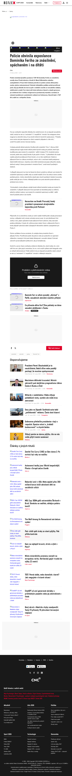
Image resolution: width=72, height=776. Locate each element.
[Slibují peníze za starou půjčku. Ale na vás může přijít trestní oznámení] (16, 437)
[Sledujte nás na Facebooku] (34, 672)
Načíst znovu (36, 277)
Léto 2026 (30, 705)
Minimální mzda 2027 (56, 749)
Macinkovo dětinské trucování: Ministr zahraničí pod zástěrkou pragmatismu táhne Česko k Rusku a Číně (43, 383)
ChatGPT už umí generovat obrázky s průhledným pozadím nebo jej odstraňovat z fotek (43, 594)
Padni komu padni (55, 719)
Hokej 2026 (7, 744)
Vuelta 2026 (39, 698)
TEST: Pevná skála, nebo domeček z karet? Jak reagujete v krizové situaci (42, 576)
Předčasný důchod (55, 739)
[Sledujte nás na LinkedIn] (41, 672)
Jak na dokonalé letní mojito (34, 725)
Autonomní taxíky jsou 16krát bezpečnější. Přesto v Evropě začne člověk (42, 467)
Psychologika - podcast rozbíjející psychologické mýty (32, 696)
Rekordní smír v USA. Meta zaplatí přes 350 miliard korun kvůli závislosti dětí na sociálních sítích (42, 484)
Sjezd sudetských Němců (57, 714)
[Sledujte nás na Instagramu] (38, 672)
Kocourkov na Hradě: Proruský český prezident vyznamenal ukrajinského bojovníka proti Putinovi (40, 204)
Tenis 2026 (6, 746)
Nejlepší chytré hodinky (33, 746)
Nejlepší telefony (31, 741)
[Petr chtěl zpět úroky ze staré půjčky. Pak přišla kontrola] (16, 535)
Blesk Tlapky (18, 693)
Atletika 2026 (7, 751)
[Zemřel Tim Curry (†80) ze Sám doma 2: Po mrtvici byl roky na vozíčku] (16, 455)
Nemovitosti (12, 696)
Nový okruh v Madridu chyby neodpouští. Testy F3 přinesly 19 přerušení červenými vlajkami (42, 610)
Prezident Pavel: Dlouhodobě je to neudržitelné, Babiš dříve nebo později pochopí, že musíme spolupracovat (40, 368)
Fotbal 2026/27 (7, 741)
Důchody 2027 (54, 746)
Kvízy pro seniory (8, 717)
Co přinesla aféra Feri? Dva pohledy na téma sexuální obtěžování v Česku (43, 306)
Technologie (31, 734)
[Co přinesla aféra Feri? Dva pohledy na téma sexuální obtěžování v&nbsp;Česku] (16, 308)
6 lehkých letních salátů (33, 727)
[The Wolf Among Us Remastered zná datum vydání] (16, 522)
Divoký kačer (54, 724)
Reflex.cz (4, 11)
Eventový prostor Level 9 (15, 698)
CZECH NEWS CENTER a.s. (42, 761)
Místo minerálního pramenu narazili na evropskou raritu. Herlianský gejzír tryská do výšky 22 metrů (43, 559)
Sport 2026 (8, 734)
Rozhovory (39, 3)
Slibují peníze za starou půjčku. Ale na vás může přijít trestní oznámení (42, 435)
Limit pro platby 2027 (56, 744)
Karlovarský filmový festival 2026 (35, 710)
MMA (5, 739)
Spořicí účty (54, 741)
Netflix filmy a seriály (32, 751)
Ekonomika (54, 734)
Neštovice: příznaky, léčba (10, 712)
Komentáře (29, 3)
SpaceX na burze (31, 739)
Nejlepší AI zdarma (32, 744)
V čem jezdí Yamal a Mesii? (11, 715)
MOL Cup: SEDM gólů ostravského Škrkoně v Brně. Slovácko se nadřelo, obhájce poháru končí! (42, 503)
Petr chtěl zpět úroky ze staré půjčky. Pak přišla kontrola (42, 532)
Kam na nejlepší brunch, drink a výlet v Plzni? (41, 545)
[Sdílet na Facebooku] (11, 348)
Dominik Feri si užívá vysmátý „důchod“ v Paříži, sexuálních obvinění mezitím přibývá (42, 296)
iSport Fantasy (37, 693)
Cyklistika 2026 (8, 754)
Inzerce (38, 660)
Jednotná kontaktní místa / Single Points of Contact (23, 771)
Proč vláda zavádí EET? (57, 717)
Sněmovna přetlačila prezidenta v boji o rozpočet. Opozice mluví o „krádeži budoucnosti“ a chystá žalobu (41, 424)
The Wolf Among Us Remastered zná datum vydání (42, 520)
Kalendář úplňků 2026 (9, 720)
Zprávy (11, 11)
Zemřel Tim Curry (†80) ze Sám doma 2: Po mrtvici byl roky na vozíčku (42, 453)
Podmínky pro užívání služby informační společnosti (47, 767)
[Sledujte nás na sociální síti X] (30, 672)
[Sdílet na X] (15, 348)
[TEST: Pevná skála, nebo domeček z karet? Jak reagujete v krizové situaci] (16, 579)
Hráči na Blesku (27, 693)
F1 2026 (6, 749)
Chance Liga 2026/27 (29, 698)
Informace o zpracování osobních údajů (22, 769)
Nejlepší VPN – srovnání (33, 749)
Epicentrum (7, 710)
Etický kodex (41, 771)
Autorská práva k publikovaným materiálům (22, 767)
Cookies (35, 769)
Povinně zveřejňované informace (53, 771)
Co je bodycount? (8, 722)
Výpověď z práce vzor (56, 722)
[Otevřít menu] (67, 3)
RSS (44, 660)
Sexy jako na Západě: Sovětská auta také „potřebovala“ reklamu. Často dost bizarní (42, 411)
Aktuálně (7, 705)
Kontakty (21, 660)
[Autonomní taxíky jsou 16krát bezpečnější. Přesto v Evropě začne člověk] (16, 470)
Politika (53, 705)
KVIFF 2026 (20, 3)
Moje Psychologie (9, 693)
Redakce (30, 660)
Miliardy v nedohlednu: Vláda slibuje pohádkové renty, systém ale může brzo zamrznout (41, 398)
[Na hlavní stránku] (9, 3)
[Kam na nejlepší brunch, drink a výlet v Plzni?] (16, 547)
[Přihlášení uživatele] (63, 3)
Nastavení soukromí (43, 769)
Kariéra (51, 660)
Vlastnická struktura (54, 769)
